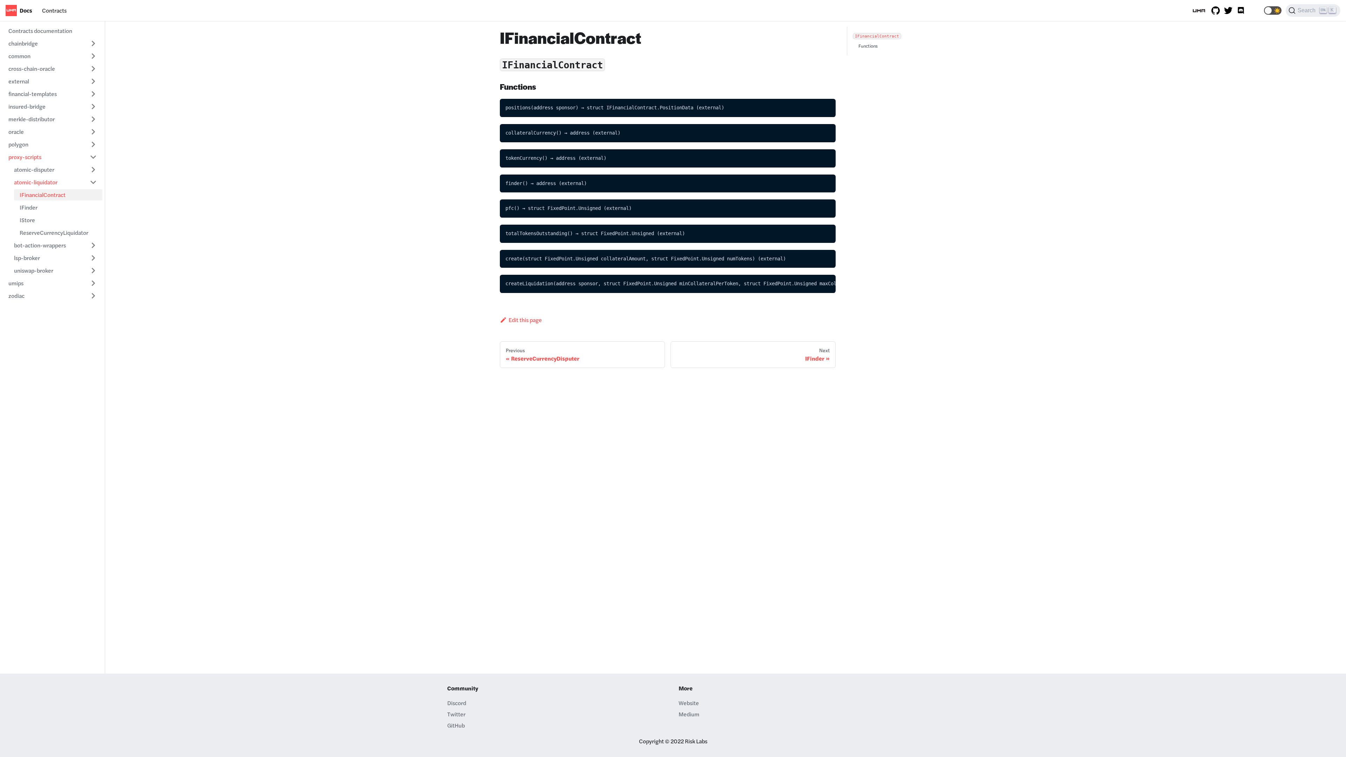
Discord (456, 703)
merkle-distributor (31, 119)
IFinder (29, 207)
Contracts (54, 10)
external (18, 81)
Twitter (456, 714)
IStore (27, 220)
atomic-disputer (34, 169)
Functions (868, 46)
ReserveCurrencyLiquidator (54, 233)
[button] (1273, 10)
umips (15, 283)
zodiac (16, 296)
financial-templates (32, 94)
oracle (16, 132)
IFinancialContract (43, 195)
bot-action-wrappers (40, 245)
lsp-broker (27, 258)
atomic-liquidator (35, 182)
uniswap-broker (33, 270)
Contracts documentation (40, 31)
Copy (825, 106)
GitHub (456, 725)
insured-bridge (27, 106)
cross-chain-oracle (31, 68)
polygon (18, 144)
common (19, 56)
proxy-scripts (24, 157)
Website (689, 703)
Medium (689, 714)
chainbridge (23, 43)
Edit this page (525, 320)
